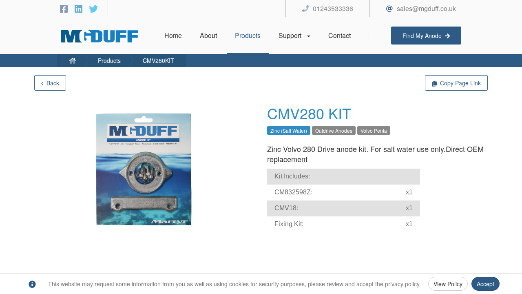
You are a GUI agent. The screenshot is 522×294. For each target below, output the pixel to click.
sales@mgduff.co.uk (426, 8)
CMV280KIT (158, 60)
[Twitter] (93, 8)
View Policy (448, 284)
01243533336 (333, 8)
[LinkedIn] (80, 8)
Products (109, 60)
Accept (485, 284)
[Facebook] (65, 8)
